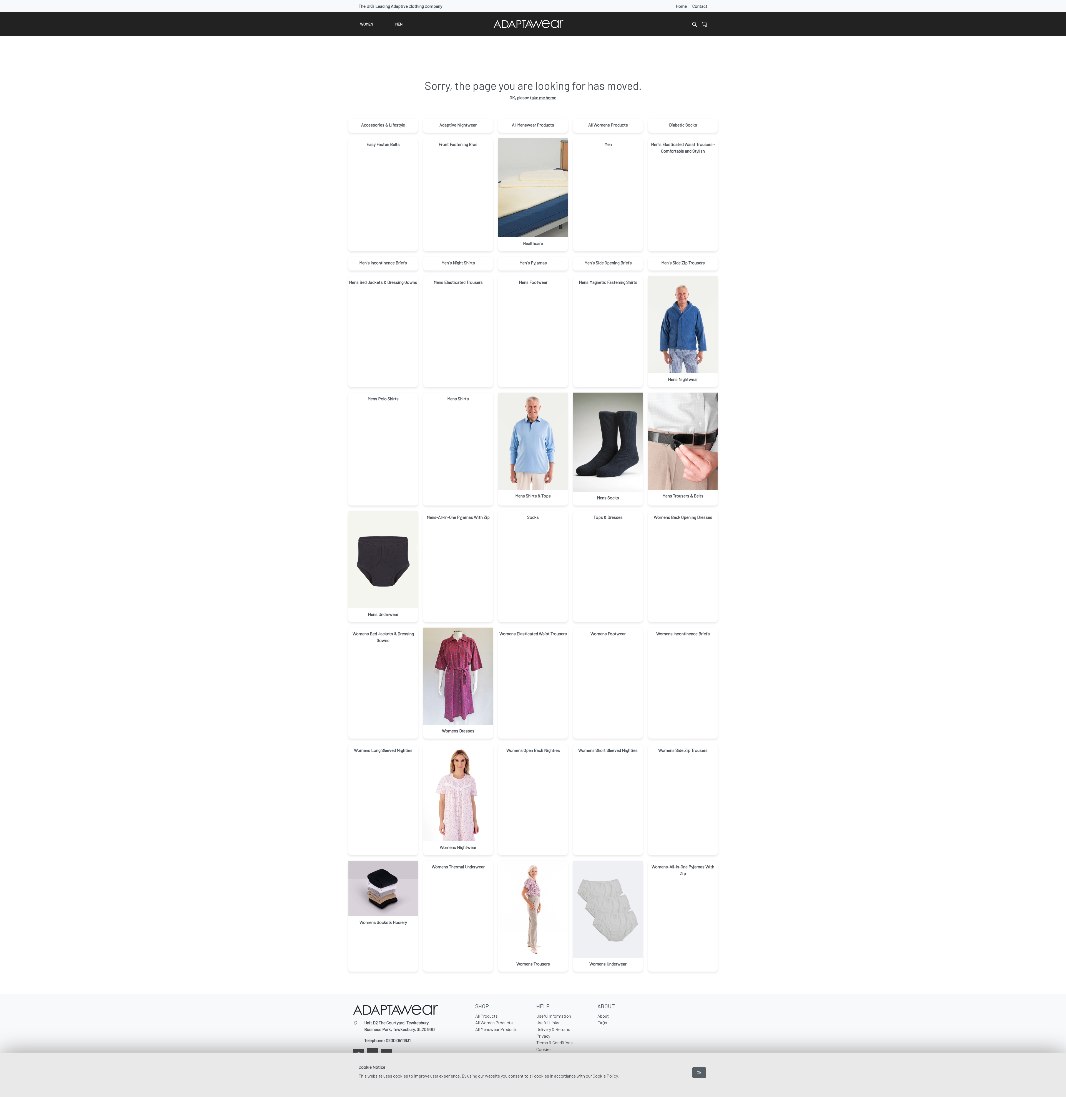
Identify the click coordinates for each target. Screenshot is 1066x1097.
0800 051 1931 (398, 1040)
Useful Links (547, 1022)
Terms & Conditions (554, 1042)
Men (399, 24)
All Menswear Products (496, 1029)
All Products (486, 1015)
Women (366, 24)
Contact (699, 6)
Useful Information (553, 1015)
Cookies (544, 1049)
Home (681, 6)
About (603, 1015)
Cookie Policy (605, 1075)
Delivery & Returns (553, 1029)
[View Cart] (704, 24)
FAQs (602, 1022)
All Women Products (494, 1022)
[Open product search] (694, 24)
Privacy (543, 1035)
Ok (699, 1072)
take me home (543, 97)
